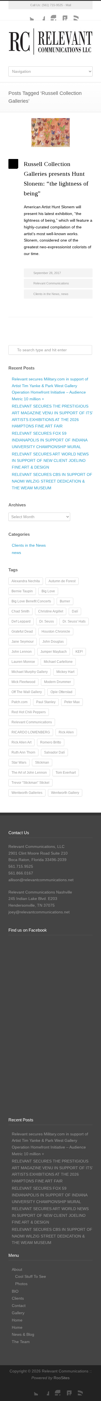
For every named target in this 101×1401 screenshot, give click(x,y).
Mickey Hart (65, 672)
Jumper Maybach (53, 652)
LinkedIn (61, 14)
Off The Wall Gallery (27, 692)
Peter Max (72, 702)
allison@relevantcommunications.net (41, 880)
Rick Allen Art (21, 742)
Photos (21, 1283)
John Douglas (53, 642)
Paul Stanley (46, 702)
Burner (65, 601)
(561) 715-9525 (52, 5)
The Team (21, 1341)
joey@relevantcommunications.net (39, 912)
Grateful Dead (22, 631)
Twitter (28, 14)
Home (17, 1320)
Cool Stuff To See (30, 1276)
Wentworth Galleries (27, 793)
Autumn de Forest (62, 581)
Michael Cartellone (58, 662)
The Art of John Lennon (29, 773)
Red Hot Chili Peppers (29, 712)
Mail (68, 5)
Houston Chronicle (56, 631)
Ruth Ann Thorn (23, 752)
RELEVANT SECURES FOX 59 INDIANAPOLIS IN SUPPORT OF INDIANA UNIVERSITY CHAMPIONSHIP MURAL (49, 440)
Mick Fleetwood (23, 682)
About (17, 1269)
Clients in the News (46, 294)
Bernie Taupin (22, 591)
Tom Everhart (66, 773)
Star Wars (19, 762)
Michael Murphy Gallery (30, 672)
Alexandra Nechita (26, 581)
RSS (73, 14)
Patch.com (19, 702)
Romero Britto (50, 742)
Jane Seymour (23, 642)
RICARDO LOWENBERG (31, 732)
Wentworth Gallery (65, 793)
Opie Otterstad (61, 692)
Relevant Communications (51, 283)
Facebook (39, 14)
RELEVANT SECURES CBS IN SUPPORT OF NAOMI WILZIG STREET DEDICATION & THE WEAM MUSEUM (52, 481)
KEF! (79, 652)
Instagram (50, 14)
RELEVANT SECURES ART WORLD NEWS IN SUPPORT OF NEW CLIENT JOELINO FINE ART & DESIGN (50, 461)
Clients (18, 1298)
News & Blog (23, 1334)
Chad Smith (20, 611)
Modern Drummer (57, 682)
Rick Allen (66, 732)
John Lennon (22, 652)
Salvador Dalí (54, 752)
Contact (19, 1305)
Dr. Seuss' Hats (74, 621)
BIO (15, 1291)
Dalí (75, 611)
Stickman (42, 762)
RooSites (62, 1378)
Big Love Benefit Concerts (31, 601)
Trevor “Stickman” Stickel (30, 783)
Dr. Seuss (46, 621)
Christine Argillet (50, 611)
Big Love (48, 591)
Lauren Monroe (23, 662)
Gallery (18, 1313)
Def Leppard (21, 621)
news (64, 294)
